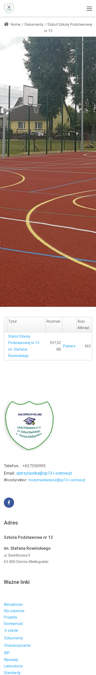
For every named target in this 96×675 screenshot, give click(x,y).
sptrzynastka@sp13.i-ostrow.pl (44, 473)
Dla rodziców (14, 611)
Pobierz (69, 346)
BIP (7, 653)
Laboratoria (13, 666)
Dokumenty (13, 638)
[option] (48, 172)
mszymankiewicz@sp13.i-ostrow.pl (56, 480)
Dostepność (13, 624)
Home (15, 24)
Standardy (12, 673)
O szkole (11, 630)
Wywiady (11, 660)
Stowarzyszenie (17, 645)
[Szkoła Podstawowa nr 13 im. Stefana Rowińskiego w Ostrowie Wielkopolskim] (9, 7)
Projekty (10, 617)
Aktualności (13, 604)
